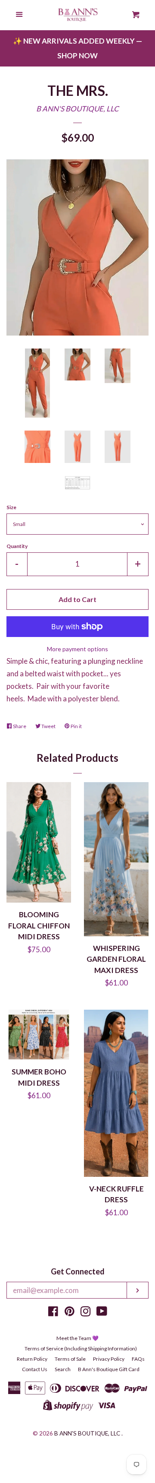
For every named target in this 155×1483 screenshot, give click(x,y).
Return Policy (32, 1359)
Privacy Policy (108, 1359)
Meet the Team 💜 (77, 1338)
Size (11, 507)
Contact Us (34, 1369)
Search (63, 1369)
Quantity (17, 546)
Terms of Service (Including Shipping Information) (81, 1348)
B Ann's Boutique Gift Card (109, 1369)
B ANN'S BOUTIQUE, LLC (77, 108)
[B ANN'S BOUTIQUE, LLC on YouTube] (101, 1312)
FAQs (138, 1359)
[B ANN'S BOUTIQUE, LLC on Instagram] (86, 1312)
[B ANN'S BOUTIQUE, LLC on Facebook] (53, 1312)
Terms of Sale (70, 1359)
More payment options (77, 649)
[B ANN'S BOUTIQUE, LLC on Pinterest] (69, 1312)
